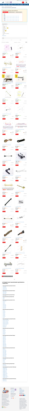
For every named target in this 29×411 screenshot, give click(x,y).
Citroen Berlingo (4, 300)
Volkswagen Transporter (5, 376)
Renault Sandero (4, 354)
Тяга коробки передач (18, 52)
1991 (5, 19)
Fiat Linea (4, 313)
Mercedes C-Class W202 (5, 319)
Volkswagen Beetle (5, 367)
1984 (10, 20)
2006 (13, 17)
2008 (16, 17)
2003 (8, 17)
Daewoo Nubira (4, 293)
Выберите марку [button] (11, 12)
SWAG (3, 31)
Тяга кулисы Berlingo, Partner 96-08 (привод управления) (8, 175)
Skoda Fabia (4, 364)
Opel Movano (4, 332)
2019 (18, 16)
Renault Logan (4, 352)
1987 (15, 20)
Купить (4, 72)
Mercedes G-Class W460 (5, 322)
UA (18, 0)
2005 (12, 17)
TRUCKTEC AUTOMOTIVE (6, 33)
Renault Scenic (4, 355)
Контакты (23, 0)
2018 (16, 16)
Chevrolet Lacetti (5, 288)
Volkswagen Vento (5, 377)
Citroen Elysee (4, 304)
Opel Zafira (4, 334)
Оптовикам (20, 392)
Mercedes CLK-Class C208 (6, 320)
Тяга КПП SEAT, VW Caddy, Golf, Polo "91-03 (20, 67)
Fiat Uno (4, 317)
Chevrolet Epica (4, 287)
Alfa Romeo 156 (4, 380)
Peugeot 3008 (4, 339)
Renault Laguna (4, 351)
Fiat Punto (4, 315)
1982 (7, 20)
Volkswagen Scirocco (5, 375)
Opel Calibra (4, 329)
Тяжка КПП (4, 98)
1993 (8, 19)
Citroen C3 (4, 302)
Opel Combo (4, 330)
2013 (8, 16)
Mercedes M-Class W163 (5, 323)
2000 (4, 17)
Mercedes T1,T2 (4, 325)
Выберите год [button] (5, 12)
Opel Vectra (4, 333)
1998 (16, 19)
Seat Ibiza (4, 360)
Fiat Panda (4, 314)
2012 (7, 16)
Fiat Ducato (4, 311)
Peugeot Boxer (4, 345)
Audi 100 (4, 297)
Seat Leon (4, 361)
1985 (12, 20)
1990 (4, 19)
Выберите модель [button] (18, 12)
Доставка (20, 0)
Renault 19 (4, 348)
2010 (4, 16)
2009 (18, 17)
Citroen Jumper (4, 305)
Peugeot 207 (4, 337)
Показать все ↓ (4, 35)
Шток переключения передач (19, 237)
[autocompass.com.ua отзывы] (4, 407)
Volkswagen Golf (5, 370)
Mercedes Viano (4, 326)
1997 (15, 19)
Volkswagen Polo (5, 374)
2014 (10, 16)
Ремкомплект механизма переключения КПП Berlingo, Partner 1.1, (20, 160)
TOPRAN (4, 32)
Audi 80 (3, 298)
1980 (4, 20)
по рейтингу (7, 42)
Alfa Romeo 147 (4, 379)
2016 (13, 16)
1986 (13, 20)
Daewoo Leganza (5, 292)
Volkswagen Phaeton (5, 373)
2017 (15, 16)
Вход (26, 0)
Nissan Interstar (4, 295)
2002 (7, 17)
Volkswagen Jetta (5, 371)
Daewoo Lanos (4, 291)
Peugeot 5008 (4, 343)
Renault (4, 30)
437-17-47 (8, 1)
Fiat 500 (4, 310)
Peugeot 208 (4, 338)
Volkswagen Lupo (5, 372)
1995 (12, 19)
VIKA (3, 34)
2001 (5, 17)
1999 (18, 19)
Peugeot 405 (4, 342)
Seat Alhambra (4, 358)
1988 (16, 20)
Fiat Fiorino (4, 312)
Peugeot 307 (4, 340)
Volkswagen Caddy (5, 369)
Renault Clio (4, 349)
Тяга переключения (5, 52)
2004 (10, 17)
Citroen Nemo (4, 306)
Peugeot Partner (4, 346)
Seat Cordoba (4, 359)
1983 (8, 20)
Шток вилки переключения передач (7, 67)
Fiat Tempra (4, 316)
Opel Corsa (4, 331)
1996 (13, 19)
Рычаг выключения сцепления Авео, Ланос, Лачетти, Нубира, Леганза (20, 83)
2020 (4, 14)
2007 (15, 17)
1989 (18, 20)
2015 (12, 16)
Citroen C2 (4, 301)
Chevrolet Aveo (4, 286)
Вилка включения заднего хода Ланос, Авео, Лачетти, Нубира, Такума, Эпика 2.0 (8, 83)
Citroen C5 (4, 303)
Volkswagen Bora (5, 368)
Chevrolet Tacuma (5, 289)
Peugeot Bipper (4, 344)
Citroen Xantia (4, 307)
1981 (5, 20)
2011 (5, 16)
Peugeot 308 (4, 341)
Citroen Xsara (4, 308)
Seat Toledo (4, 362)
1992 (7, 19)
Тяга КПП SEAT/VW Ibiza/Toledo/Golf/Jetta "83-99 (8, 129)
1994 (10, 19)
